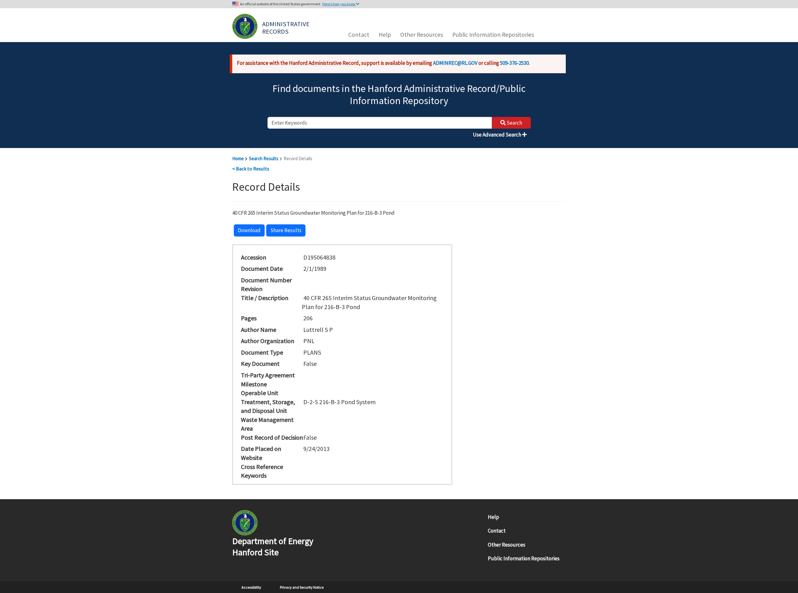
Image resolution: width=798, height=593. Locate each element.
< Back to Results (250, 168)
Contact (358, 34)
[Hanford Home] (244, 522)
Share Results (285, 230)
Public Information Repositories (493, 34)
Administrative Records (286, 27)
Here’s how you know (339, 4)
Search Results (263, 158)
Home (238, 158)
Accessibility (251, 587)
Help (385, 34)
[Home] (244, 26)
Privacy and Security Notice (302, 587)
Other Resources (421, 34)
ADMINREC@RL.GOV (455, 63)
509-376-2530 (514, 63)
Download (249, 230)
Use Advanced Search (497, 134)
